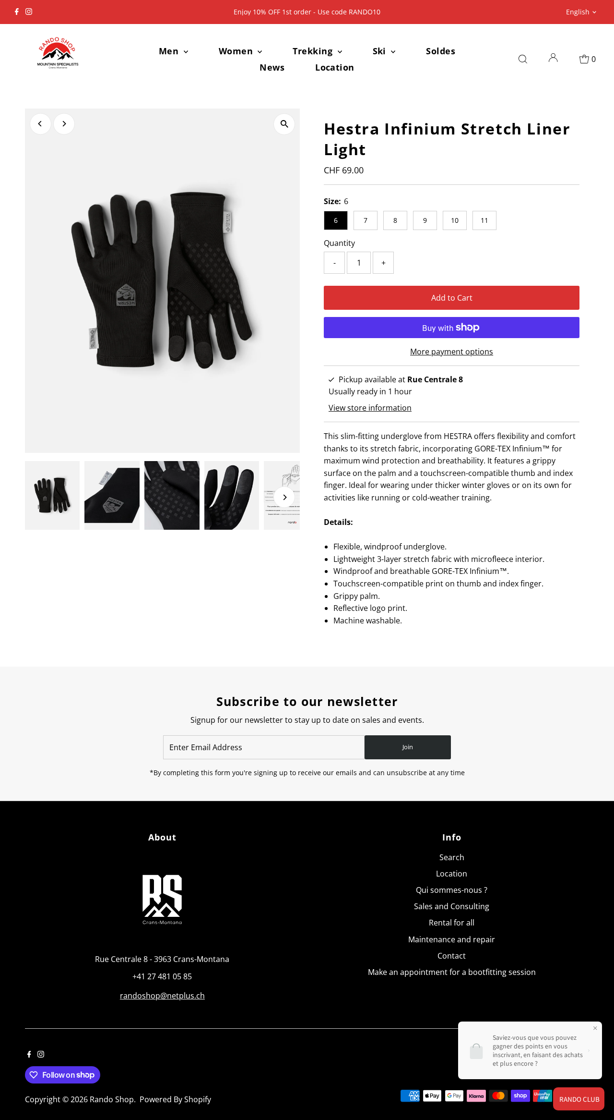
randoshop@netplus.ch (162, 995)
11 (484, 220)
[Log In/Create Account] (553, 59)
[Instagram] (29, 12)
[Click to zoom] (284, 124)
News (272, 67)
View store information (370, 408)
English (578, 11)
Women (237, 51)
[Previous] (40, 123)
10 (455, 220)
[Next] (64, 123)
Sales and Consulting (451, 906)
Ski (381, 51)
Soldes (440, 51)
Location (334, 67)
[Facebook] (16, 12)
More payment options (451, 351)
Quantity (339, 243)
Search (451, 857)
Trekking (314, 51)
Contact (451, 955)
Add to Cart (451, 297)
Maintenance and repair (451, 939)
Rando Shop (112, 1099)
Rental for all (451, 922)
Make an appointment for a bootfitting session (452, 972)
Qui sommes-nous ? (451, 890)
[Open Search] (523, 59)
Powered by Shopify (175, 1099)
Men (170, 51)
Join (407, 747)
